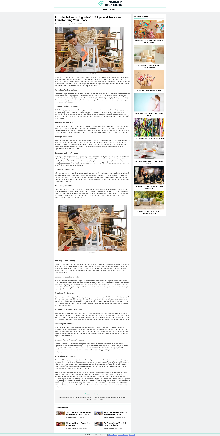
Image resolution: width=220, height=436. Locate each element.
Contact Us (132, 435)
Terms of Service (123, 435)
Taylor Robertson (61, 24)
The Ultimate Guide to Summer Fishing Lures (149, 138)
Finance (112, 10)
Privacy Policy (112, 435)
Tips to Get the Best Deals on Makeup (149, 90)
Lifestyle (104, 10)
